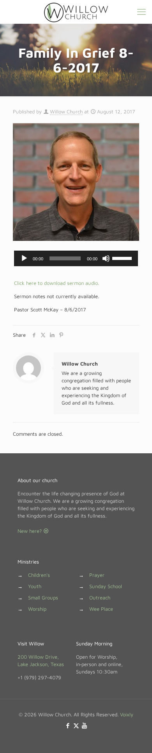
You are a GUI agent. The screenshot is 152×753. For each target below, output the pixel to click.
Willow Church (66, 111)
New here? (30, 531)
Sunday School (105, 586)
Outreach (99, 597)
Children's (39, 575)
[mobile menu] (141, 11)
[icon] (84, 725)
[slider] (123, 258)
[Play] (24, 258)
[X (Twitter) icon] (76, 725)
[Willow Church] (76, 11)
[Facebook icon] (68, 725)
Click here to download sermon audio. (56, 283)
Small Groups (43, 597)
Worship (37, 609)
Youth (34, 586)
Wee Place (101, 609)
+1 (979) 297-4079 (39, 677)
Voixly (126, 714)
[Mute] (106, 258)
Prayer (96, 575)
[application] (76, 258)
